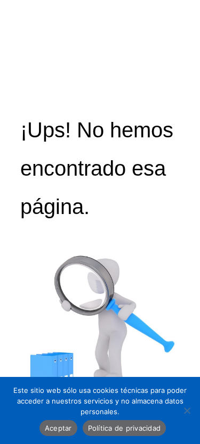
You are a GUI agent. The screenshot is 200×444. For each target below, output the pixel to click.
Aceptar (58, 428)
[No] (186, 410)
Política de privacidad (124, 428)
